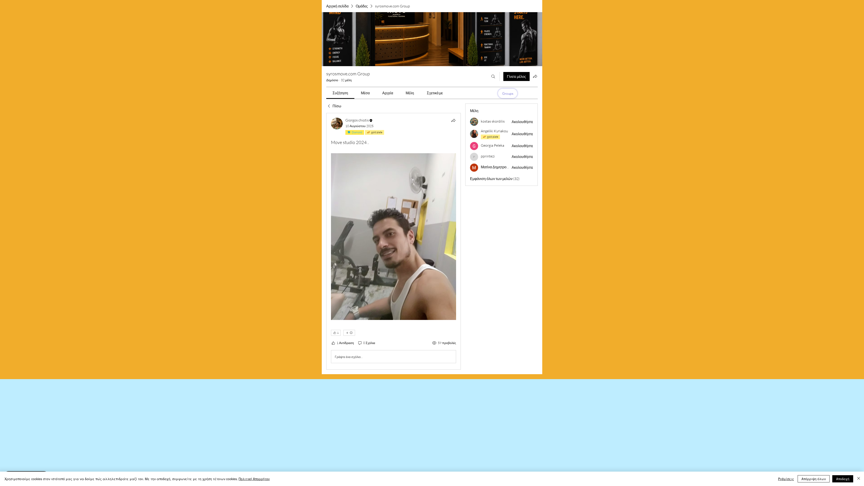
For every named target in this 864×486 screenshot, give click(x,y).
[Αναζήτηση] (493, 76)
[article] (393, 241)
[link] (340, 93)
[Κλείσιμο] (858, 478)
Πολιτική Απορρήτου (254, 479)
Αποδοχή (842, 479)
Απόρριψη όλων (813, 479)
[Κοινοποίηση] (453, 120)
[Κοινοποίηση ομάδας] (535, 76)
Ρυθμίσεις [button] (786, 479)
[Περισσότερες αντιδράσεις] (349, 333)
